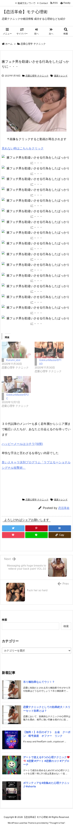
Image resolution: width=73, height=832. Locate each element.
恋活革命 (63, 508)
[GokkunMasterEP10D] (49, 350)
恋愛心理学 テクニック (33, 43)
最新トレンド (61, 75)
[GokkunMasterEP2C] (16, 384)
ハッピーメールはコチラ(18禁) (22, 444)
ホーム (9, 43)
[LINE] (36, 535)
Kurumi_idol (13, 360)
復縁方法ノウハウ (27, 3)
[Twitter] (13, 528)
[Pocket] (13, 535)
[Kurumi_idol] (16, 350)
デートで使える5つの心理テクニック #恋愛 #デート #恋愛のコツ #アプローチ (46, 761)
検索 (4, 619)
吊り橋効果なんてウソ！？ (39, 681)
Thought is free (57, 823)
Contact (43, 3)
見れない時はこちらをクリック (23, 148)
